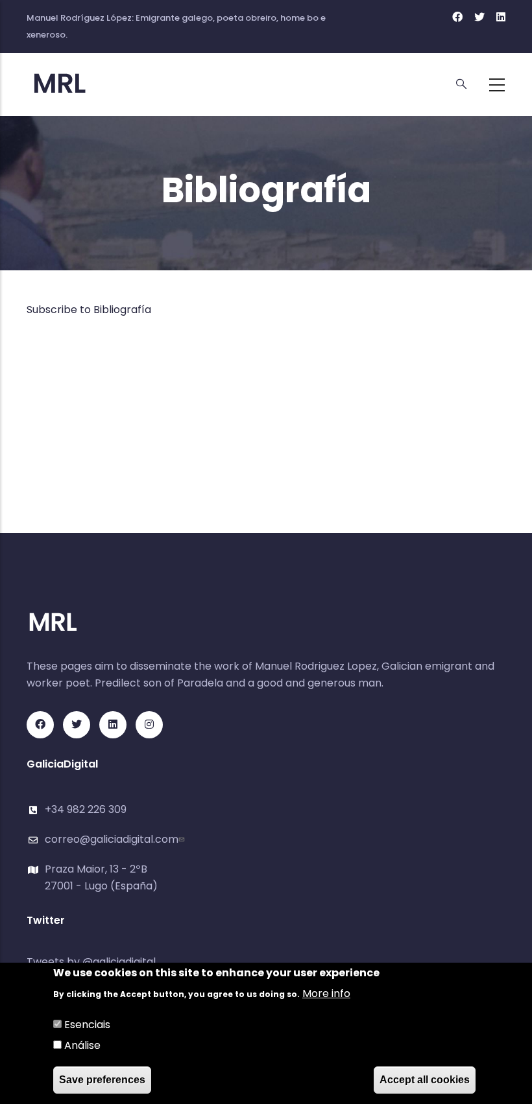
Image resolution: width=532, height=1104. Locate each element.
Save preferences (102, 1079)
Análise (82, 1045)
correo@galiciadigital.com (111, 839)
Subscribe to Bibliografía (89, 309)
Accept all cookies (425, 1079)
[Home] (85, 84)
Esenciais (87, 1024)
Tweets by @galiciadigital (91, 961)
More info (326, 993)
